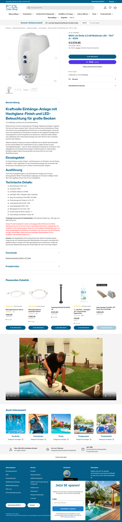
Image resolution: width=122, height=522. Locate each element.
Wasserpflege (13, 14)
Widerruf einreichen (37, 495)
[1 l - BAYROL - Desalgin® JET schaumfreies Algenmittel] (84, 294)
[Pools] (61, 424)
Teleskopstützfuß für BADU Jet (60, 308)
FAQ (7, 475)
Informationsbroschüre (13, 492)
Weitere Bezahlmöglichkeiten (92, 66)
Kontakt (33, 471)
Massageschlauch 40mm (14, 309)
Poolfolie (15, 436)
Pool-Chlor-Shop (14, 513)
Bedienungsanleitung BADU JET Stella (18, 258)
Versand (77, 48)
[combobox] (60, 8)
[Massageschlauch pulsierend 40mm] (38, 294)
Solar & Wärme (82, 14)
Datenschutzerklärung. (70, 517)
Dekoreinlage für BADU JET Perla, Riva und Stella (105, 308)
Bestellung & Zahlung (13, 482)
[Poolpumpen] (84, 424)
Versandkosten (11, 478)
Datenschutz (34, 487)
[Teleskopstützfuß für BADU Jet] (61, 294)
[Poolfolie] (15, 424)
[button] (115, 8)
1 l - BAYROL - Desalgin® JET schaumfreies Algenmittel (82, 311)
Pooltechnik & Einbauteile (45, 14)
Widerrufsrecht (35, 475)
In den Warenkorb (92, 56)
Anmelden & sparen (68, 509)
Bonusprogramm (11, 471)
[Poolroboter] (38, 424)
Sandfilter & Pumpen (65, 14)
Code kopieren (95, 23)
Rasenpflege (52, 17)
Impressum (34, 491)
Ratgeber (64, 17)
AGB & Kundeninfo (36, 478)
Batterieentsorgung (12, 485)
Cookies (33, 498)
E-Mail (54, 499)
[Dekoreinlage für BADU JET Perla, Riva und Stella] (106, 294)
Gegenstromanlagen (32, 28)
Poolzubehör (27, 14)
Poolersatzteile (105, 14)
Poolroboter (38, 436)
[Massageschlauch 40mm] (16, 294)
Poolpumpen (83, 436)
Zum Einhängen (43, 28)
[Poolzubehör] (106, 424)
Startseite (8, 28)
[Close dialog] (117, 483)
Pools (94, 14)
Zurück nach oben (61, 457)
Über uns (9, 489)
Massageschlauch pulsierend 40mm (34, 310)
